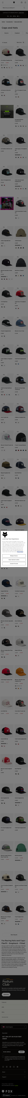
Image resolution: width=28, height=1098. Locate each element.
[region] (14, 549)
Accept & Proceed (14, 563)
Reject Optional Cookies (14, 559)
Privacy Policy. (20, 551)
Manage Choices (14, 555)
